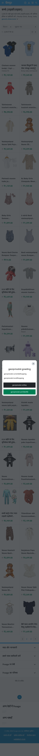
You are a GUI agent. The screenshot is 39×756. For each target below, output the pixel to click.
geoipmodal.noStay (19, 385)
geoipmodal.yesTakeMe (19, 392)
